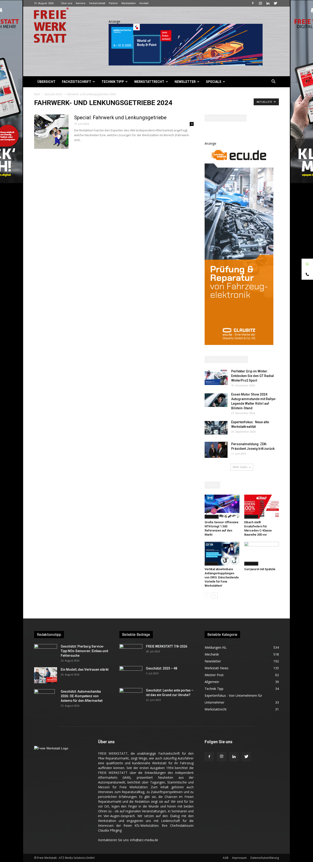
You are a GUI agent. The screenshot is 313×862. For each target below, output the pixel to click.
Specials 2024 (53, 94)
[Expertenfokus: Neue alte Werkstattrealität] (216, 428)
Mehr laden (240, 467)
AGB (225, 858)
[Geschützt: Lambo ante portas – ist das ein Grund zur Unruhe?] (130, 696)
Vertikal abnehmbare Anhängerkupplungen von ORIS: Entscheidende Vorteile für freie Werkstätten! (222, 577)
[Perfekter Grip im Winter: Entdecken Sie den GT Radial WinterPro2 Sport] (216, 377)
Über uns (66, 3)
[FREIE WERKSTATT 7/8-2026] (130, 652)
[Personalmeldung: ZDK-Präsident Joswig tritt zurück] (216, 450)
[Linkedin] (267, 3)
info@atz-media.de (144, 840)
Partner (113, 3)
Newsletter (185, 82)
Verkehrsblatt (97, 3)
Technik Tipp (113, 82)
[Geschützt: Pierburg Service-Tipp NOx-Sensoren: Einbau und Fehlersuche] (45, 652)
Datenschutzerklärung (264, 858)
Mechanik (211, 516)
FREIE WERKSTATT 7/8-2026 (166, 646)
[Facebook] (252, 3)
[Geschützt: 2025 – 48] (130, 674)
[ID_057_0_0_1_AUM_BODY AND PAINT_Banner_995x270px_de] (186, 44)
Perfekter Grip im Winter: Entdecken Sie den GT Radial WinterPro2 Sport (252, 375)
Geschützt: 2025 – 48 (161, 668)
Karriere (80, 3)
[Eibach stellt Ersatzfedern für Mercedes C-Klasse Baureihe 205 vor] (261, 506)
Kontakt (144, 3)
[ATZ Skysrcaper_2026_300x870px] (239, 344)
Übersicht (46, 82)
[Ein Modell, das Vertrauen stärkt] (45, 675)
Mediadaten (128, 3)
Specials (213, 82)
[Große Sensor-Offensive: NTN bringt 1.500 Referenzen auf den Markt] (222, 506)
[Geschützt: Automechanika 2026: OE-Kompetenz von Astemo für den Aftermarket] (44, 697)
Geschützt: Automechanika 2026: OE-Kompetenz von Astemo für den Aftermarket (81, 696)
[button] (273, 82)
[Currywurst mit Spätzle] (261, 554)
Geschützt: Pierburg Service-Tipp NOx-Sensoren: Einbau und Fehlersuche (84, 651)
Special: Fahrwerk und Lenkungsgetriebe (120, 117)
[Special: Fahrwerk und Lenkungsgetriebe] (51, 131)
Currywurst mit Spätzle (259, 569)
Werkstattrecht (149, 82)
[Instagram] (260, 3)
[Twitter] (275, 3)
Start (37, 94)
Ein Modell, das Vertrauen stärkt (84, 669)
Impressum (239, 858)
